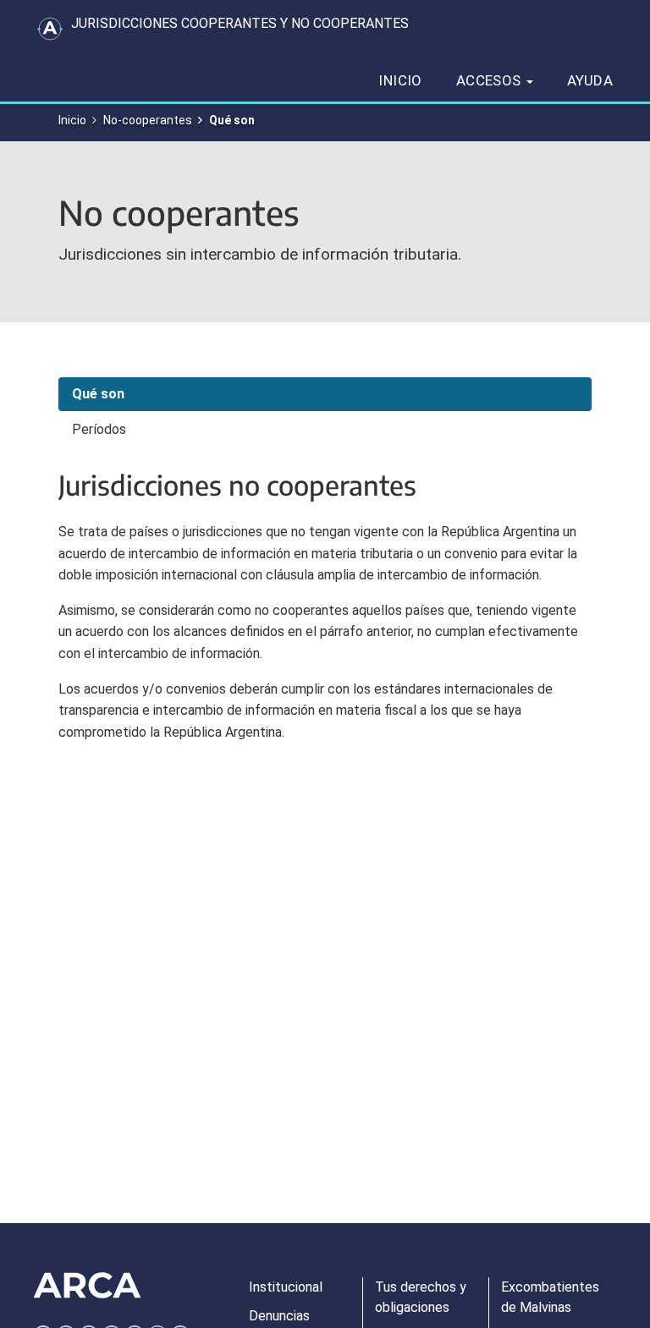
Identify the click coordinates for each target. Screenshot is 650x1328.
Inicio (399, 80)
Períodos (99, 429)
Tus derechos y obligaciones (420, 1297)
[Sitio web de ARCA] (87, 1286)
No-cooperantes (147, 120)
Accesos (490, 80)
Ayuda (590, 80)
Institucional (285, 1287)
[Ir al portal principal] (50, 29)
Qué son (98, 394)
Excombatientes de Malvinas (550, 1297)
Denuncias (279, 1316)
